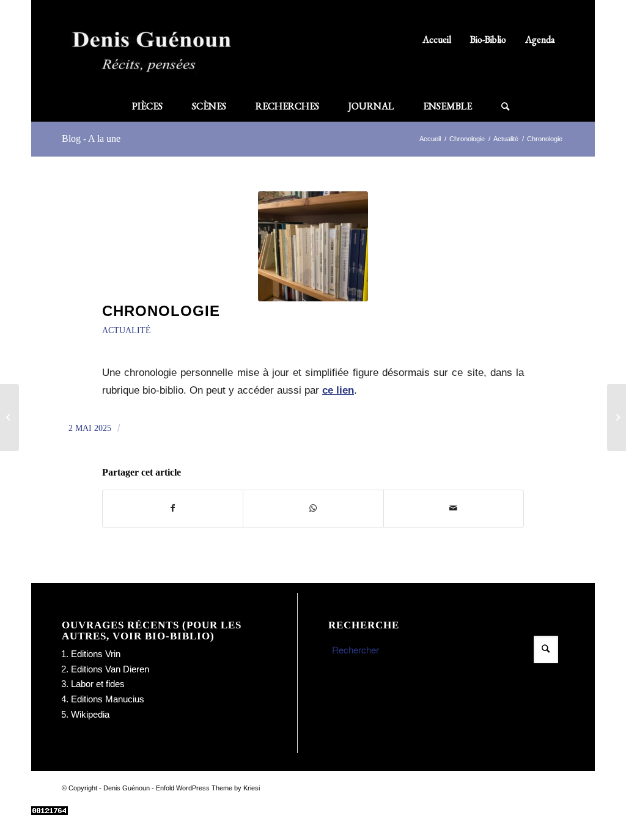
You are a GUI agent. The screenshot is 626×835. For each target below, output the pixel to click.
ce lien (338, 390)
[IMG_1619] (313, 246)
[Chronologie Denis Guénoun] (9, 417)
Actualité (126, 330)
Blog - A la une (91, 138)
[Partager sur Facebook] (173, 508)
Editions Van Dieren (110, 669)
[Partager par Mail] (453, 508)
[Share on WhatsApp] (313, 508)
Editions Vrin (95, 654)
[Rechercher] (498, 106)
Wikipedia (90, 714)
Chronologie (161, 311)
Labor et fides (98, 684)
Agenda (540, 39)
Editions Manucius (107, 699)
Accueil (436, 39)
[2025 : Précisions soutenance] (616, 417)
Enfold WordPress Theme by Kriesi (208, 788)
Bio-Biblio (488, 39)
